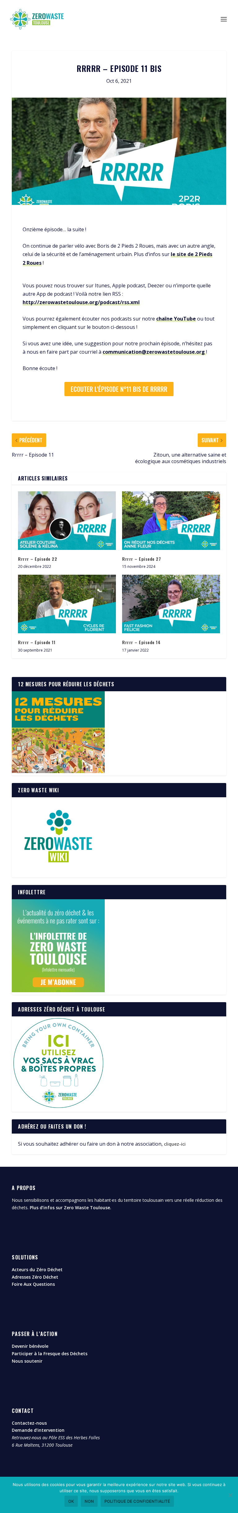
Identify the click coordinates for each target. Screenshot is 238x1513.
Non (89, 1501)
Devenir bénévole (30, 1346)
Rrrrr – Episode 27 (141, 558)
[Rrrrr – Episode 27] (171, 520)
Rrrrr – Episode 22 (37, 558)
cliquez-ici (175, 1144)
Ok (71, 1501)
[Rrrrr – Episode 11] (67, 604)
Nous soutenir (27, 1361)
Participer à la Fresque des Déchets (49, 1353)
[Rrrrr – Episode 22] (67, 520)
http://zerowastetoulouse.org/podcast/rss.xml (81, 302)
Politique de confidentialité (137, 1501)
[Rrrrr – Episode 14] (171, 604)
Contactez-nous (29, 1423)
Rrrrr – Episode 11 (36, 642)
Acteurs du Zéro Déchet (37, 1269)
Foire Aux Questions (33, 1284)
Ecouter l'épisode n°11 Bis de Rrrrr (119, 389)
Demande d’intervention (38, 1430)
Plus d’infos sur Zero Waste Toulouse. (70, 1207)
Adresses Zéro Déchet (35, 1277)
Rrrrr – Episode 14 (141, 642)
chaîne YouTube (176, 318)
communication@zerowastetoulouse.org (154, 351)
